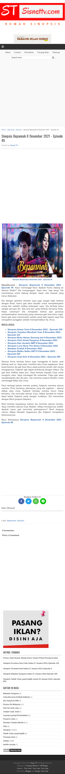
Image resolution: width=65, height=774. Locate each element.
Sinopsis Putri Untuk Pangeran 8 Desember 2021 (32, 340)
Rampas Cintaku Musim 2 (14, 723)
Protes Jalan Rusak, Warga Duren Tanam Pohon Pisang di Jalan (30, 658)
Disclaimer (29, 52)
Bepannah (11, 130)
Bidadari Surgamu (11, 693)
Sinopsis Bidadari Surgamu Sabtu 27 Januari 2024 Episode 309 (30, 674)
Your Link (27, 768)
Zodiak (6, 741)
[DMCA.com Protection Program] (12, 751)
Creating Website (32, 766)
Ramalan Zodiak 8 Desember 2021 (25, 348)
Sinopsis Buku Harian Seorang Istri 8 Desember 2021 (35, 337)
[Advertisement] (32, 94)
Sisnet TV (14, 145)
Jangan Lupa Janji (11, 712)
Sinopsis (19, 130)
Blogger (28, 771)
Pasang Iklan (43, 52)
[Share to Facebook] (21, 501)
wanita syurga (9, 744)
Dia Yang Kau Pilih (11, 701)
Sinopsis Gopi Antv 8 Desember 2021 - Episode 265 (34, 357)
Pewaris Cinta (9, 719)
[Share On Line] (43, 501)
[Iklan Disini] (32, 42)
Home (4, 130)
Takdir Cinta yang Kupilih (13, 733)
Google (37, 771)
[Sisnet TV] (32, 16)
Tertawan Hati (9, 737)
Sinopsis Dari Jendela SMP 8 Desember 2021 (30, 343)
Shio (5, 726)
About (7, 52)
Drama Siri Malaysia (12, 704)
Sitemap (56, 52)
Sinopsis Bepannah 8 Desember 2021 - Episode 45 (32, 138)
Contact (17, 52)
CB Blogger (44, 766)
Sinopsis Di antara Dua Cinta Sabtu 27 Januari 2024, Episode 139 (31, 663)
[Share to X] (29, 501)
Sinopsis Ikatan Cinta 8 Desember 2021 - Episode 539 (35, 329)
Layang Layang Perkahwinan (15, 715)
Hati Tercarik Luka (11, 708)
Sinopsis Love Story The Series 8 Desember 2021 (33, 346)
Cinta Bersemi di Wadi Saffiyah (16, 697)
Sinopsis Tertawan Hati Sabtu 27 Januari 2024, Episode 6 (27, 669)
